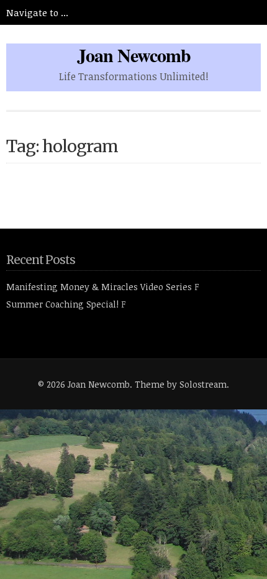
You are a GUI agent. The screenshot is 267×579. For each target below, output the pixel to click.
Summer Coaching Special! (62, 304)
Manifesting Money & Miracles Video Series (99, 287)
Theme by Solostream (181, 384)
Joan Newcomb (134, 54)
